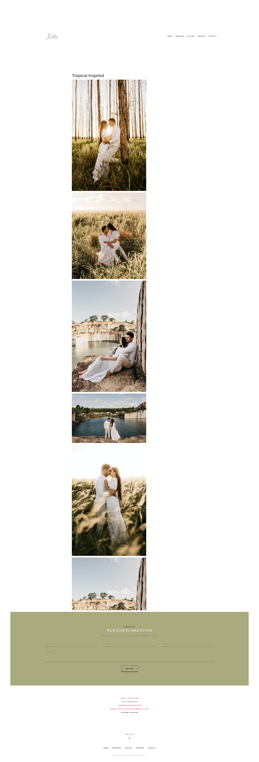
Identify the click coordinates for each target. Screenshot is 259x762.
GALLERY (191, 36)
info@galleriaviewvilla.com (129, 705)
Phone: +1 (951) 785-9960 (129, 698)
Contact (213, 36)
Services (201, 36)
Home (169, 36)
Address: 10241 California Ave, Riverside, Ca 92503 (129, 709)
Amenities (179, 36)
